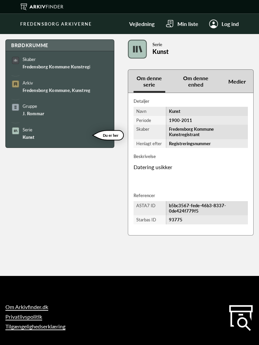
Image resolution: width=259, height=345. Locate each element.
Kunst (28, 137)
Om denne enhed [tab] (195, 81)
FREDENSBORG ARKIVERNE (56, 24)
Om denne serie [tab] (149, 81)
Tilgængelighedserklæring (35, 326)
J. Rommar (33, 113)
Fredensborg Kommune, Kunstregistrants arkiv (56, 90)
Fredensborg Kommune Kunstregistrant (56, 66)
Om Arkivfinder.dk (26, 307)
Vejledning (141, 24)
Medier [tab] (237, 81)
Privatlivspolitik (23, 316)
